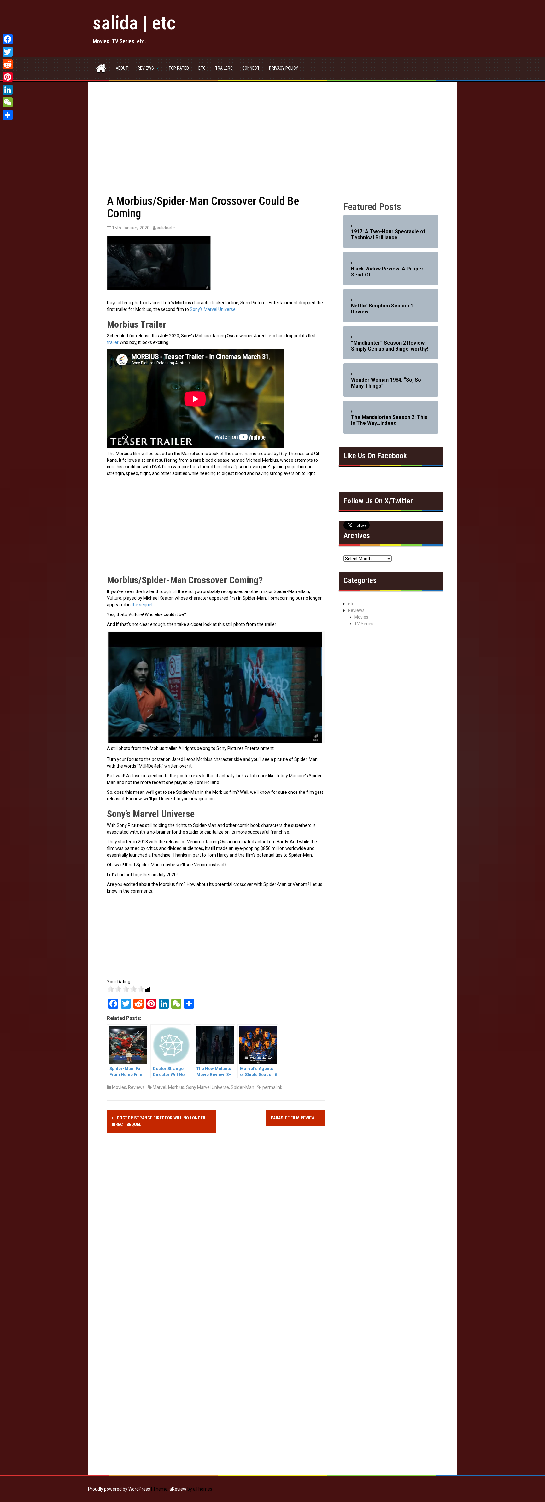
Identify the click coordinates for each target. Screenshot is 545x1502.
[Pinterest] (7, 77)
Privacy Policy (283, 68)
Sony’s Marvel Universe (213, 309)
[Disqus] (216, 1230)
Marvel (159, 1087)
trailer (112, 342)
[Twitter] (7, 51)
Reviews (146, 68)
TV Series (363, 623)
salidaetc (166, 227)
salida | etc (134, 23)
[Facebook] (7, 39)
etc (202, 68)
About (122, 68)
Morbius (176, 1087)
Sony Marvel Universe (207, 1087)
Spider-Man (242, 1087)
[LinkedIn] (7, 89)
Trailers (224, 68)
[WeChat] (7, 102)
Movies (119, 1087)
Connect (251, 68)
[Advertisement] (272, 148)
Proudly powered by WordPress (119, 1489)
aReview (177, 1489)
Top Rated (178, 68)
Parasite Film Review (293, 1117)
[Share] (7, 115)
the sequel (142, 604)
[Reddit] (7, 64)
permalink (271, 1087)
